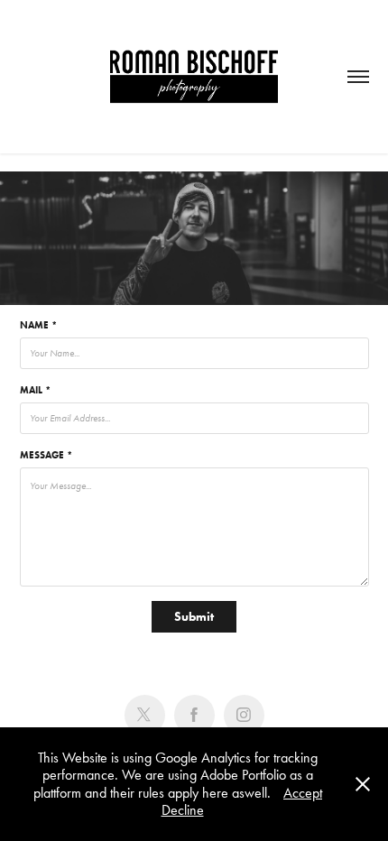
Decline (183, 809)
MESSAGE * (46, 454)
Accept (302, 792)
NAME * (38, 325)
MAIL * (35, 390)
